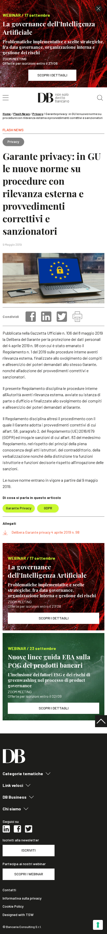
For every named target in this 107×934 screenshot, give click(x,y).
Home (7, 114)
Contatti (9, 890)
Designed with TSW (18, 915)
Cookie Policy (13, 906)
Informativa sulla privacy (22, 898)
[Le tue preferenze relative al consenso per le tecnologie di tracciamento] (98, 925)
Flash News (21, 114)
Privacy (37, 114)
